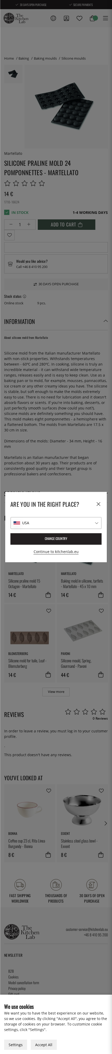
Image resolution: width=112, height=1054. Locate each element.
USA (25, 522)
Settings (16, 1044)
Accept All (43, 1044)
